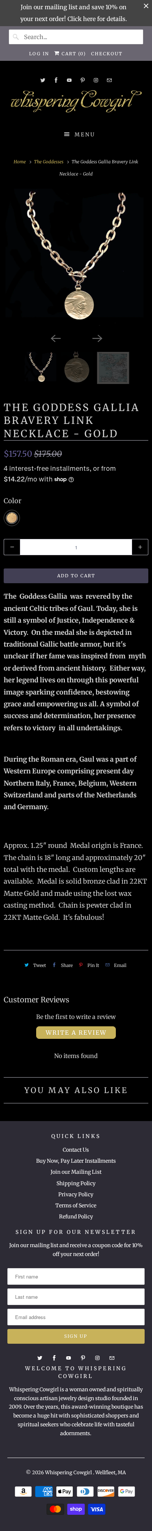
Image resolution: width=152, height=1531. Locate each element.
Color (12, 501)
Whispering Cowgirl (69, 1472)
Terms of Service (75, 1205)
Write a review (76, 1032)
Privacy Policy (75, 1194)
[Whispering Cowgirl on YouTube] (69, 80)
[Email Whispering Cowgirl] (109, 80)
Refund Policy (76, 1216)
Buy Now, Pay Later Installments (76, 1161)
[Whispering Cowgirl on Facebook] (56, 80)
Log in (39, 53)
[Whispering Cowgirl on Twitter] (43, 80)
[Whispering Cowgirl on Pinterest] (82, 80)
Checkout (106, 53)
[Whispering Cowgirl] (75, 103)
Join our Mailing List (76, 1172)
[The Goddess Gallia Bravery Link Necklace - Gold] (76, 259)
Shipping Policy (76, 1183)
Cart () (73, 53)
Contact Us (76, 1149)
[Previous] (55, 338)
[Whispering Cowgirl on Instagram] (96, 80)
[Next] (97, 338)
